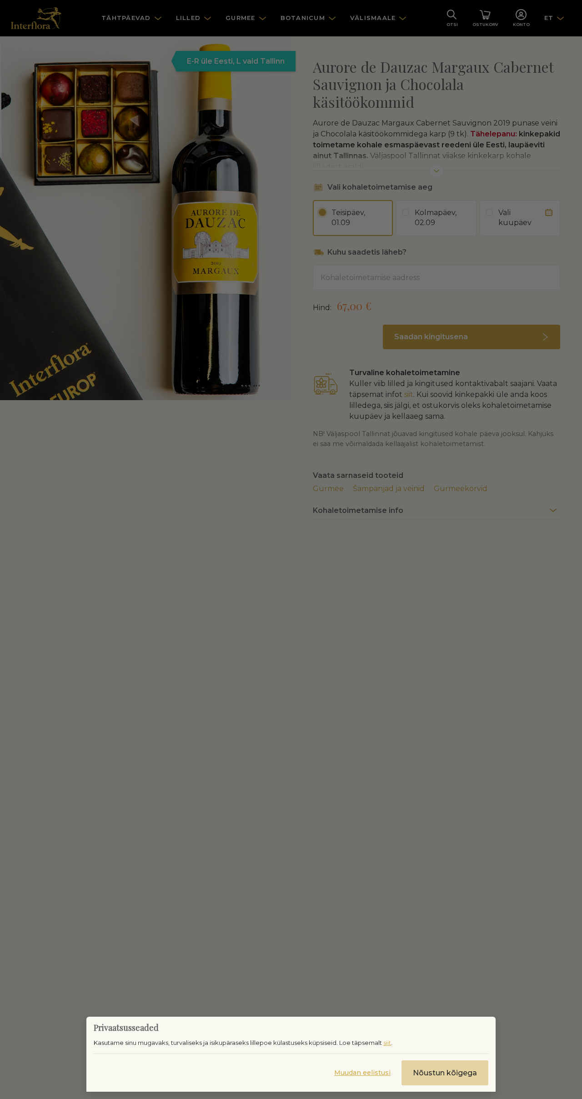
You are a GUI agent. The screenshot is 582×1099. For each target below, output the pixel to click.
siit (387, 1042)
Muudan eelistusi (362, 1073)
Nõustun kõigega (445, 1073)
